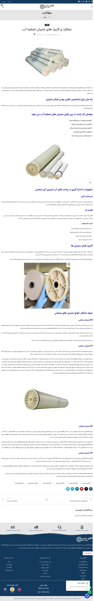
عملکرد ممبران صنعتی (33, 483)
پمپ (9, 562)
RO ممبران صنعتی (60, 483)
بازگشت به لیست (47, 499)
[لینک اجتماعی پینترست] (81, 489)
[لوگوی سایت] (47, 7)
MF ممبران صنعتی (86, 483)
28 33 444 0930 (43, 588)
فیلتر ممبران (51, 328)
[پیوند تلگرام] (68, 489)
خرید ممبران (86, 474)
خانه (50, 17)
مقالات (45, 17)
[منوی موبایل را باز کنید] (92, 7)
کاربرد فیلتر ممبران (19, 483)
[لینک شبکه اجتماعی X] (86, 489)
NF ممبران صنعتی (73, 483)
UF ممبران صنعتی (47, 483)
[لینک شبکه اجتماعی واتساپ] (72, 489)
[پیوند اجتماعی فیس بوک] (91, 489)
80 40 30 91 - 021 (43, 592)
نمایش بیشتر (88, 553)
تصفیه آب (9, 567)
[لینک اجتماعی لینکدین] (77, 489)
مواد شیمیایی (9, 570)
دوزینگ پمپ (9, 565)
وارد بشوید (78, 516)
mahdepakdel (49, 35)
